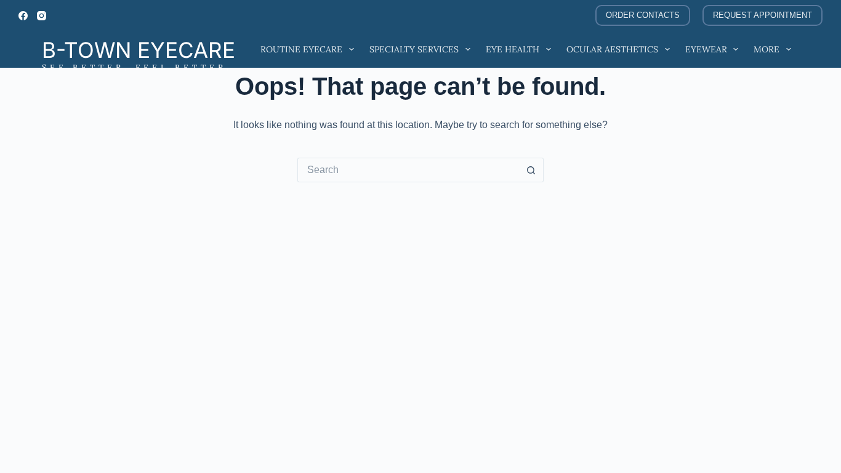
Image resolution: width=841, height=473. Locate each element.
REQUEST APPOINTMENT (762, 15)
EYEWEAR (706, 49)
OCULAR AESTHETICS (612, 49)
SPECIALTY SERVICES (414, 49)
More (766, 49)
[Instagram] (41, 15)
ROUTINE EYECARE (301, 49)
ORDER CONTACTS (643, 15)
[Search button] (531, 170)
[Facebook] (23, 15)
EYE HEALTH (512, 49)
